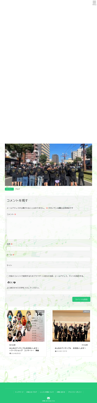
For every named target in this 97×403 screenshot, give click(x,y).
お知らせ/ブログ (31, 392)
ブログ (17, 189)
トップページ (19, 392)
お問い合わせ (61, 392)
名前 (10, 244)
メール (10, 254)
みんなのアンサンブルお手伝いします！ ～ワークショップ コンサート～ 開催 (25, 349)
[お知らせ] (25, 326)
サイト (9, 265)
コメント (11, 214)
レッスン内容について (47, 392)
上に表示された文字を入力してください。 (23, 288)
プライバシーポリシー (75, 392)
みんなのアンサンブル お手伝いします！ (70, 348)
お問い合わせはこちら (48, 401)
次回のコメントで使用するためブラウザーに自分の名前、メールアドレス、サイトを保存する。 (47, 276)
